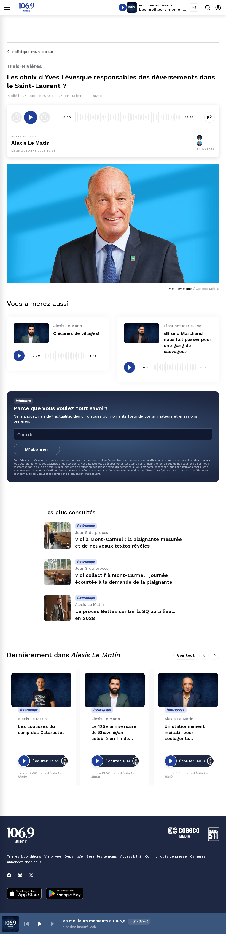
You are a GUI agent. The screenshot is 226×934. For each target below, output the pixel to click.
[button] (26, 923)
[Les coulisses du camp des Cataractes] (41, 690)
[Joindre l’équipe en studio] (194, 7)
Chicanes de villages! (76, 333)
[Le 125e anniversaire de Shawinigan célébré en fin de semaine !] (115, 690)
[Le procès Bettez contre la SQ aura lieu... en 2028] (57, 608)
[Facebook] (9, 875)
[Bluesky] (20, 875)
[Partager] (209, 117)
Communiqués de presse (166, 856)
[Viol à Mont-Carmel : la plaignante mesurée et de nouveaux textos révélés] (57, 535)
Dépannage (73, 856)
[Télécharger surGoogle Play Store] (64, 894)
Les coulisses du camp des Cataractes (41, 729)
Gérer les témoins (101, 856)
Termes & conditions (24, 856)
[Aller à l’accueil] (26, 10)
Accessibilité (131, 856)
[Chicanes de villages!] (31, 333)
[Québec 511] (213, 839)
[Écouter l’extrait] (30, 117)
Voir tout (186, 655)
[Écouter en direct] (122, 7)
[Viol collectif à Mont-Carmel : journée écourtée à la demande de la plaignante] (57, 572)
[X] (31, 875)
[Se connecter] (218, 7)
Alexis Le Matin (30, 143)
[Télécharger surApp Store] (24, 894)
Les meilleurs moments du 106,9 (171, 9)
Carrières (198, 856)
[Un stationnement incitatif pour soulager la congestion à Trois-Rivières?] (188, 690)
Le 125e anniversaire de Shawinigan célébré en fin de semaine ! (113, 733)
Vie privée (52, 856)
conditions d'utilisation (69, 473)
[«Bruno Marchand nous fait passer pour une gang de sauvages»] (141, 333)
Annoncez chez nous (24, 862)
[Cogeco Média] (183, 836)
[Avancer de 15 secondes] (44, 117)
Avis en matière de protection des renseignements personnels (94, 466)
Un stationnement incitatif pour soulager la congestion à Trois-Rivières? (186, 733)
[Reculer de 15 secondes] (16, 117)
